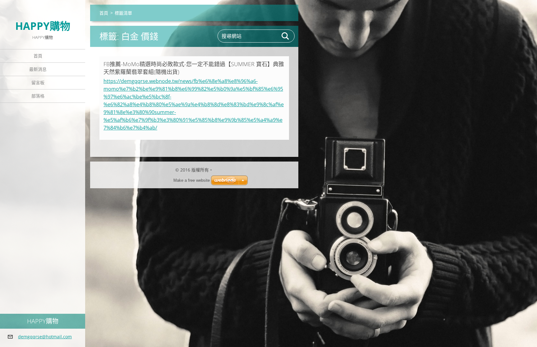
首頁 (38, 56)
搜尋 (286, 36)
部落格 (37, 96)
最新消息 (38, 69)
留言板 (37, 82)
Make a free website (191, 180)
